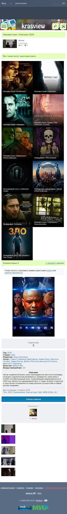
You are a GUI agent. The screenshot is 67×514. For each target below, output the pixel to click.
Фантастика (31, 392)
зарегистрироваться (14, 273)
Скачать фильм (33, 399)
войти (49, 271)
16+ (24, 368)
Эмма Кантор (17, 361)
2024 (9, 353)
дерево (60, 263)
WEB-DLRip (18, 366)
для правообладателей (55, 488)
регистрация (21, 3)
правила (20, 488)
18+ (63, 3)
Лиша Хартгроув (20, 357)
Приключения (19, 392)
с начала (50, 263)
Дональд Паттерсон (48, 361)
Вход (4, 3)
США (13, 355)
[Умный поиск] (63, 26)
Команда (33, 406)
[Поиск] (55, 26)
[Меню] (4, 26)
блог (39, 493)
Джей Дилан (32, 359)
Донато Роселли (31, 361)
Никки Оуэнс (44, 359)
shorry (33, 418)
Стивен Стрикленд (18, 359)
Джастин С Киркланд (12, 363)
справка (29, 488)
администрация (8, 488)
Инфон (39, 500)
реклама (39, 488)
